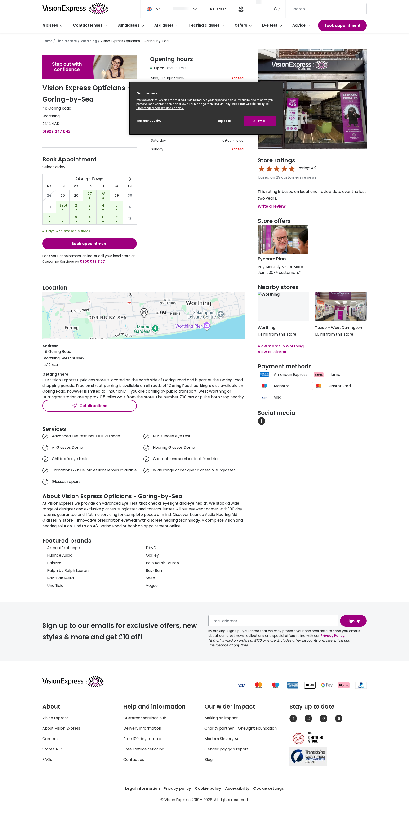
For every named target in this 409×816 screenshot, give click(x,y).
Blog (208, 759)
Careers (50, 738)
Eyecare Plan (272, 259)
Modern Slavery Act (222, 738)
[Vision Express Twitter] (308, 718)
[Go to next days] (130, 179)
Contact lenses (87, 25)
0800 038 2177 (92, 261)
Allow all (259, 121)
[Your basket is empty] (277, 9)
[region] (206, 108)
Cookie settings (268, 788)
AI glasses (164, 25)
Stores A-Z (52, 749)
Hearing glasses (204, 25)
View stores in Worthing (281, 346)
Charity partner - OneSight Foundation (240, 728)
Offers (241, 25)
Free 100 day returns (142, 738)
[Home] (75, 8)
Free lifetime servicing (143, 749)
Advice (299, 25)
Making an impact (221, 718)
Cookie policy (208, 788)
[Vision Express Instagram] (323, 718)
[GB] (153, 9)
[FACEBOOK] (261, 420)
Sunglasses (128, 25)
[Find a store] (241, 9)
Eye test (269, 25)
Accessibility (237, 788)
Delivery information (142, 728)
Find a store (66, 41)
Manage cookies (149, 121)
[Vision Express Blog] (338, 718)
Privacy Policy (332, 635)
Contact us (133, 759)
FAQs (47, 759)
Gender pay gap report (226, 749)
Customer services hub (144, 718)
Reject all (224, 121)
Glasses (50, 25)
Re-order (218, 8)
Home (47, 41)
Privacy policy (177, 788)
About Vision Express (61, 728)
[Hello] (185, 9)
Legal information (142, 788)
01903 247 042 (56, 131)
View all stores (272, 352)
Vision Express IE (57, 718)
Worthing (89, 41)
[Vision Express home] (77, 681)
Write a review (272, 206)
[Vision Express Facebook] (293, 718)
